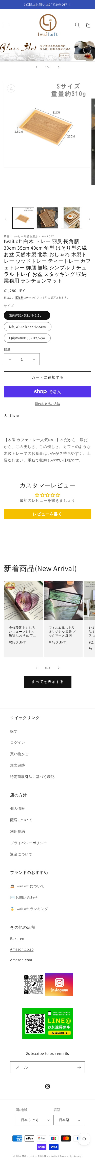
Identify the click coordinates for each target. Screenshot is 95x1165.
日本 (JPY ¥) (30, 1120)
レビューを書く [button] (47, 514)
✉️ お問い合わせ (24, 897)
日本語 (64, 1120)
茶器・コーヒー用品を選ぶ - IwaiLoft (40, 1156)
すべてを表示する (47, 681)
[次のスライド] (58, 67)
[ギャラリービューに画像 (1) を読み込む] (23, 218)
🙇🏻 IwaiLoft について (27, 886)
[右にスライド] (89, 219)
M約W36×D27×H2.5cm (27, 326)
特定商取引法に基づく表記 (32, 776)
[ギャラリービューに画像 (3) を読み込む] (71, 218)
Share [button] (14, 415)
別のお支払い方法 (47, 404)
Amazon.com (21, 959)
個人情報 (17, 808)
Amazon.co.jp (21, 949)
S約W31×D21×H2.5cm (27, 315)
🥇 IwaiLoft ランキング (29, 909)
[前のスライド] (36, 67)
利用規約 (17, 831)
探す (13, 731)
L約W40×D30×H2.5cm (27, 338)
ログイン (17, 742)
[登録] (79, 1067)
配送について (21, 820)
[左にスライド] (5, 219)
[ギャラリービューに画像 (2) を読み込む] (47, 218)
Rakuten (17, 938)
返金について (21, 854)
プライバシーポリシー (28, 843)
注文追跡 (17, 765)
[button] (6, 25)
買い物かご (19, 754)
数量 (7, 349)
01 (47, 51)
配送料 (19, 297)
